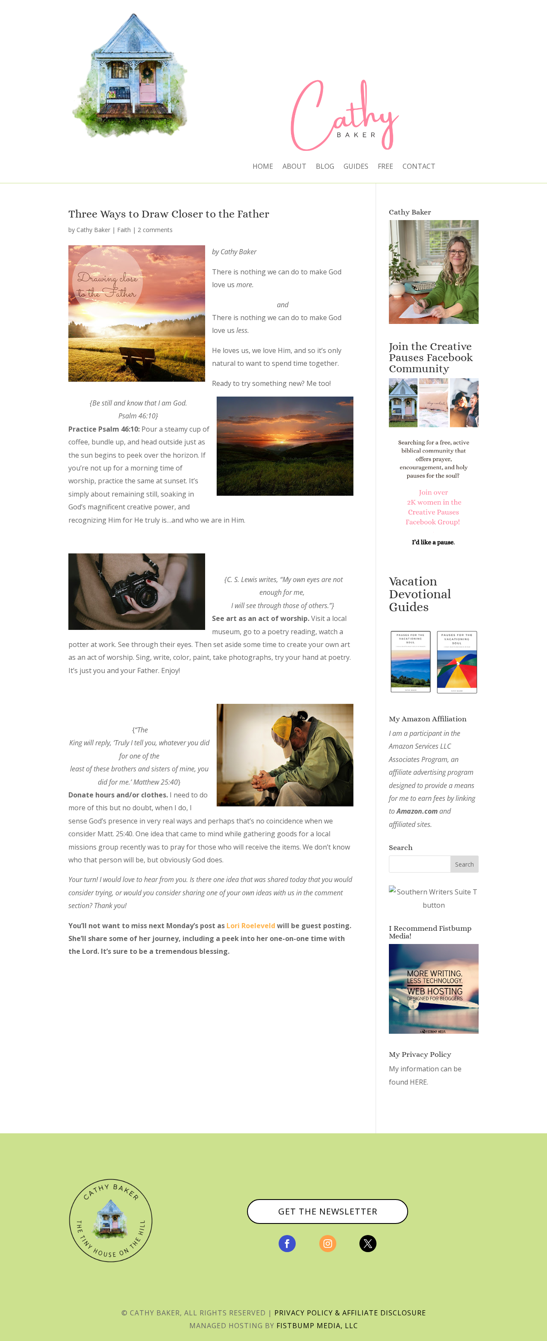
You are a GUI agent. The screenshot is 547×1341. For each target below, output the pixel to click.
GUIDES (356, 167)
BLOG (325, 167)
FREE (385, 167)
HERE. (419, 1082)
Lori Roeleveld (250, 925)
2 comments (155, 230)
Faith (124, 230)
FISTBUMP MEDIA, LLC (317, 1325)
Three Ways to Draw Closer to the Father (168, 213)
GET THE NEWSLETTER (327, 1211)
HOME (263, 167)
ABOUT (294, 167)
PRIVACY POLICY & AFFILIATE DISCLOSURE (350, 1312)
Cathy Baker (93, 230)
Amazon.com (417, 811)
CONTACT (419, 167)
